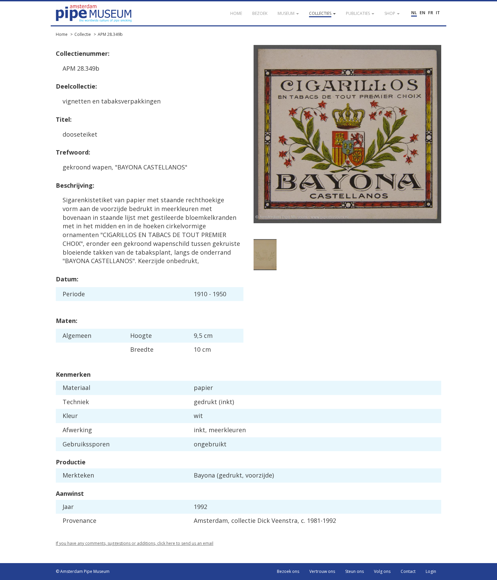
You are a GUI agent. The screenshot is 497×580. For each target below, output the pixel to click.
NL (414, 13)
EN (422, 13)
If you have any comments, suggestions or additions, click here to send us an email (134, 543)
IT (438, 13)
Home (62, 34)
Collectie (82, 34)
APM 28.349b (110, 34)
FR (430, 13)
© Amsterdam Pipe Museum (83, 571)
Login (431, 571)
